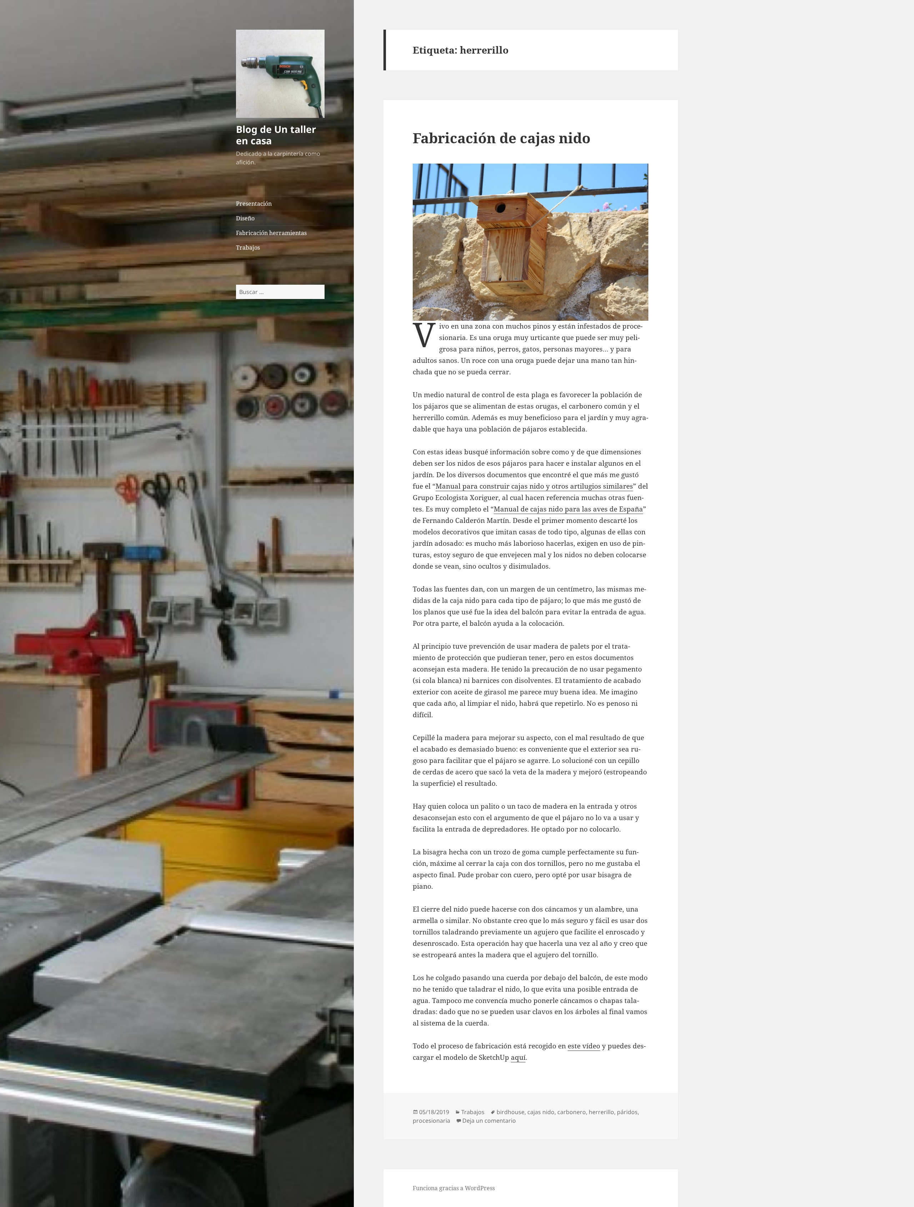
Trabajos (248, 247)
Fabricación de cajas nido (502, 137)
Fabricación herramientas (271, 233)
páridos (627, 1112)
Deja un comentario (489, 1120)
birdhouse (510, 1112)
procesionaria (431, 1120)
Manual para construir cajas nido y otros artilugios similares (534, 486)
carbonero (571, 1112)
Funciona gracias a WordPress (454, 1188)
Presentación (254, 204)
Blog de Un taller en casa (276, 135)
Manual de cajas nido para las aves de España (568, 509)
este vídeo (584, 1046)
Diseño (245, 218)
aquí (518, 1057)
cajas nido (540, 1112)
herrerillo (601, 1112)
